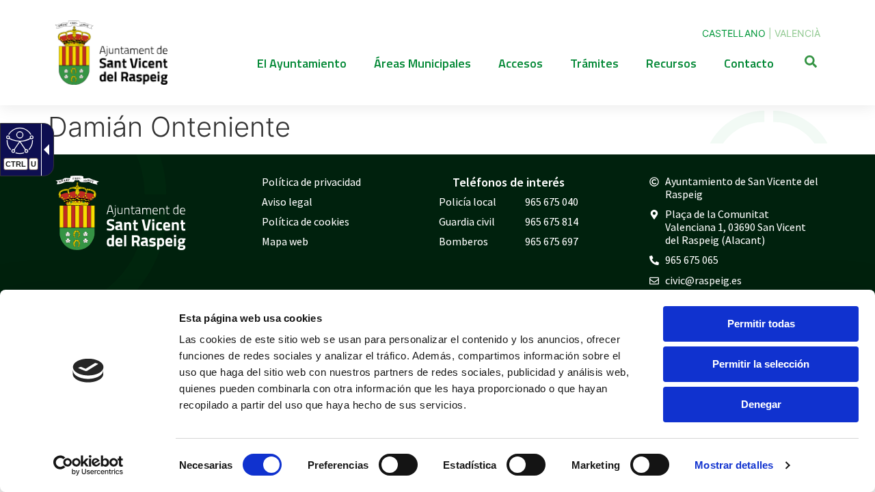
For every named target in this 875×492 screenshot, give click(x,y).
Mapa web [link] (285, 241)
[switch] (398, 465)
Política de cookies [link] (305, 221)
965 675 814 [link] (551, 221)
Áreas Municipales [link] (422, 63)
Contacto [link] (749, 63)
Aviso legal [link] (287, 201)
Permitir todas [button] (761, 323)
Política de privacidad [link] (311, 182)
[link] (88, 465)
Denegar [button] (761, 404)
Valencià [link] (797, 33)
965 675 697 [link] (551, 241)
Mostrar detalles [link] (734, 465)
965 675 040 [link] (551, 201)
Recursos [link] (671, 63)
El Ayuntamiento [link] (302, 63)
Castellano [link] (734, 33)
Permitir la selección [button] (760, 364)
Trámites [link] (594, 63)
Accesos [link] (520, 63)
